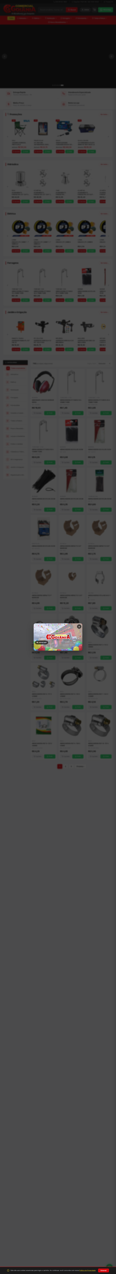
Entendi (103, 1270)
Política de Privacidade (87, 1270)
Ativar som (42, 642)
